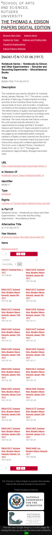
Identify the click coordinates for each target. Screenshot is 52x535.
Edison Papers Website (14, 49)
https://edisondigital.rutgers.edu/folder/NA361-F (24, 166)
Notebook (6, 194)
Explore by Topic (11, 40)
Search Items (30, 35)
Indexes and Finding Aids (34, 40)
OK (26, 533)
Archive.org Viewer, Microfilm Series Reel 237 (23, 237)
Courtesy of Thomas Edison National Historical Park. (26, 203)
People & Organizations (14, 44)
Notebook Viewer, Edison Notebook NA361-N (23, 175)
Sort (20, 264)
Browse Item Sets (12, 35)
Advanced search (10, 249)
